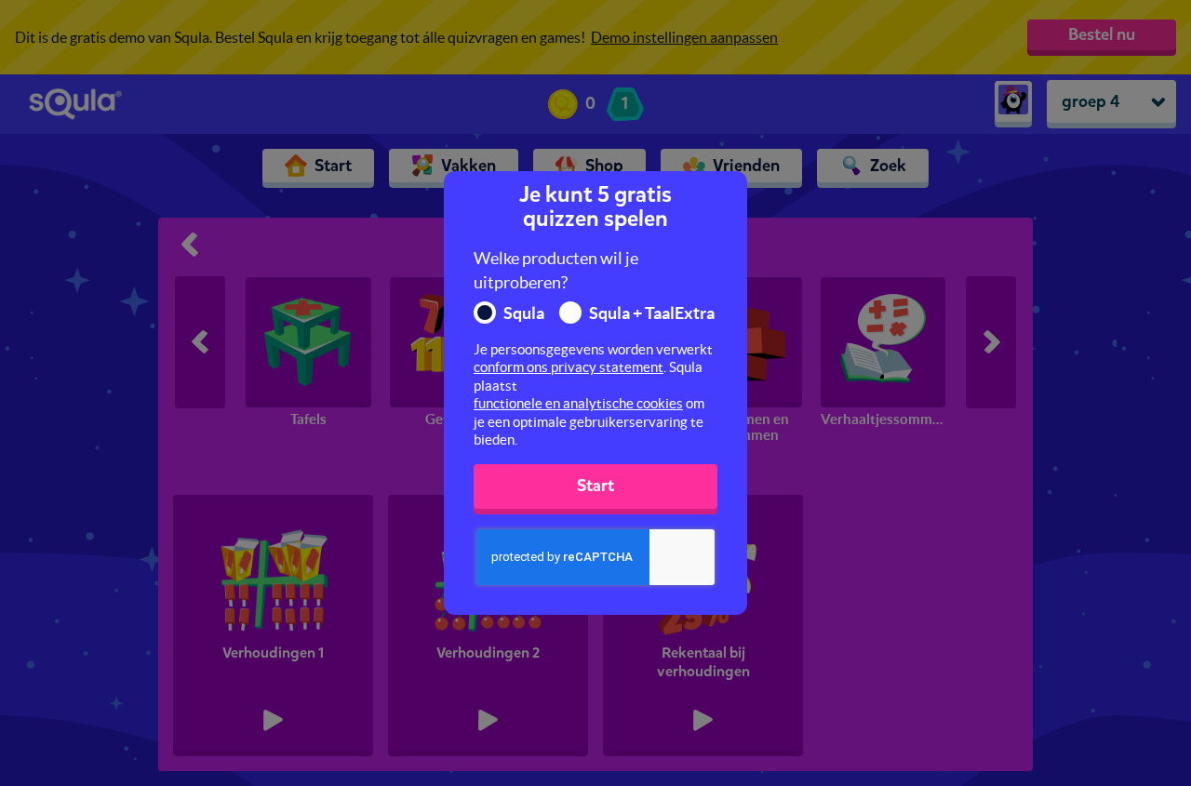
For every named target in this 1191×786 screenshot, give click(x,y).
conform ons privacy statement (568, 367)
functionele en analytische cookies (578, 403)
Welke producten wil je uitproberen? (556, 270)
